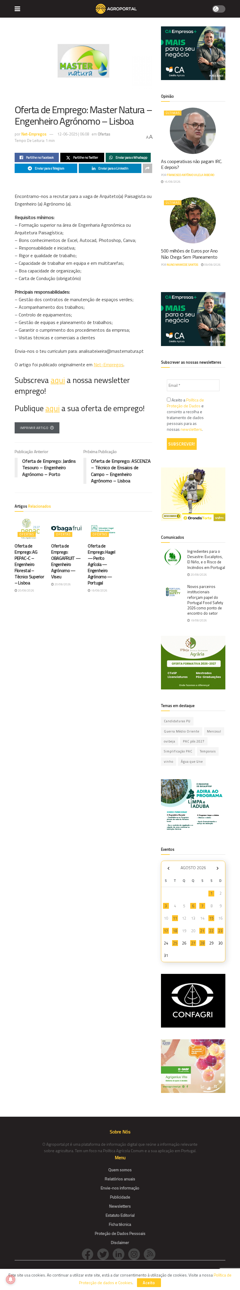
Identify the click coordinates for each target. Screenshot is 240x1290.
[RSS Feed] (151, 1254)
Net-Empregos (34, 134)
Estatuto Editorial (120, 1215)
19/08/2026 (98, 590)
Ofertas (104, 134)
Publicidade (120, 1197)
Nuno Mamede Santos (182, 264)
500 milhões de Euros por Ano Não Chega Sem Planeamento (189, 253)
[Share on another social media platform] (147, 168)
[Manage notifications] (10, 1279)
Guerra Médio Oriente (181, 731)
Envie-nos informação (120, 1188)
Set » (217, 868)
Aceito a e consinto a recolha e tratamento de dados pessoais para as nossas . (185, 414)
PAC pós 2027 (194, 741)
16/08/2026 (172, 181)
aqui (58, 380)
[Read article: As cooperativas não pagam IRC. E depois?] (193, 131)
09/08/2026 (212, 264)
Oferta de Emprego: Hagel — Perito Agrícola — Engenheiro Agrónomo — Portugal (101, 564)
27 (193, 943)
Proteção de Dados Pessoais (120, 1233)
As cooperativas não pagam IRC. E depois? (191, 164)
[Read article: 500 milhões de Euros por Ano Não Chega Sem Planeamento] (193, 220)
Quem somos (120, 1170)
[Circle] (120, 1254)
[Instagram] (136, 1254)
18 (175, 931)
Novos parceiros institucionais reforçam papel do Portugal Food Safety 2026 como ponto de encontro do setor (205, 600)
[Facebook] (89, 1254)
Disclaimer (120, 1242)
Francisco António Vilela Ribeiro (190, 175)
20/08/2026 (25, 590)
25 (175, 943)
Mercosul (214, 731)
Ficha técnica (120, 1224)
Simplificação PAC (178, 751)
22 (211, 931)
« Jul (168, 868)
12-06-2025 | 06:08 (73, 134)
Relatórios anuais (120, 1179)
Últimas (173, 113)
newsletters (191, 429)
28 (202, 943)
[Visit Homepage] (116, 9)
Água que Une (192, 761)
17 (166, 931)
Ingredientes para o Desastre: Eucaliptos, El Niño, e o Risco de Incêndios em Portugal (206, 559)
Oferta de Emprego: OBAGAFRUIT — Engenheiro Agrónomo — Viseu (65, 561)
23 (220, 931)
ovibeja (169, 741)
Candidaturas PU (177, 721)
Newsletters (120, 1206)
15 (211, 918)
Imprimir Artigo (34, 428)
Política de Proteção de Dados (185, 403)
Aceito (149, 1283)
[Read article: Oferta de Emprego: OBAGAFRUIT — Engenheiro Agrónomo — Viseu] (66, 529)
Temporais (208, 751)
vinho (168, 761)
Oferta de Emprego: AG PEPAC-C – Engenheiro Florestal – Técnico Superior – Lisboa (29, 564)
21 (202, 931)
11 (175, 918)
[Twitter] (105, 1254)
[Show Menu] (17, 9)
